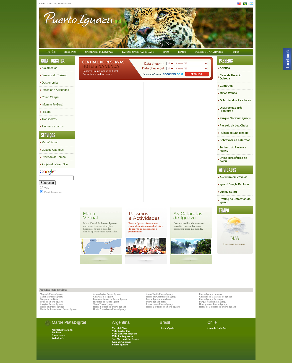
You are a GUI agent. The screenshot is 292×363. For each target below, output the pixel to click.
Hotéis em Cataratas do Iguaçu (161, 296)
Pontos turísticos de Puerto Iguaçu (110, 299)
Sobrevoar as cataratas (235, 140)
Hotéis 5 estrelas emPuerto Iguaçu (109, 309)
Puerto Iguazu (120, 344)
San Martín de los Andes (125, 339)
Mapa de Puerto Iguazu (51, 294)
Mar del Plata (119, 328)
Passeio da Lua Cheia (234, 125)
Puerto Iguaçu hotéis (156, 301)
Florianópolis (167, 328)
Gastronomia (50, 82)
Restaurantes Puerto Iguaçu (159, 304)
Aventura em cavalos (234, 177)
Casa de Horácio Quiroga (230, 77)
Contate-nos (58, 335)
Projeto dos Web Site (55, 164)
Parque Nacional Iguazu (138, 52)
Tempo (182, 52)
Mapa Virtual (49, 142)
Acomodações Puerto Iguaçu (107, 294)
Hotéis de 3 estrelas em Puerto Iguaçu (217, 306)
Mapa (166, 52)
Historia (46, 111)
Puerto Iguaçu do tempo (211, 299)
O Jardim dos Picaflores (235, 100)
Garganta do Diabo (49, 299)
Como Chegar (50, 97)
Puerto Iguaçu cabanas (210, 294)
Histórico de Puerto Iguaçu (106, 301)
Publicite (56, 332)
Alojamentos (49, 68)
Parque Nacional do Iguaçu (212, 301)
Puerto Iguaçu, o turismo (158, 299)
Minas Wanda (228, 93)
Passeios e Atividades (209, 52)
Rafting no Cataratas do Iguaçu (235, 200)
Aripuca (225, 68)
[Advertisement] (92, 278)
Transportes (49, 119)
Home (42, 3)
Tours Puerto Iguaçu (103, 304)
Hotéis (51, 52)
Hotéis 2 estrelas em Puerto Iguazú (163, 306)
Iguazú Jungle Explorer (234, 184)
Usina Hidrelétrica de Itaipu (233, 159)
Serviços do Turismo (54, 75)
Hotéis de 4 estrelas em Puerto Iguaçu (58, 309)
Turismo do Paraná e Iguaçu (233, 149)
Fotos (236, 52)
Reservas (70, 52)
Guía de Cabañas (121, 341)
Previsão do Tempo (54, 157)
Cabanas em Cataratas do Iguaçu (215, 296)
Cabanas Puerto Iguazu (51, 296)
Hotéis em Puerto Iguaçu (52, 306)
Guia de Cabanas (53, 149)
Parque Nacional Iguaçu (235, 118)
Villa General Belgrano (125, 333)
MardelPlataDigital (62, 329)
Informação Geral (52, 104)
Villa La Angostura (122, 336)
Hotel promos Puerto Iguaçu (213, 304)
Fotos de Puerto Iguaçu (51, 301)
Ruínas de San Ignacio (234, 132)
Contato (51, 3)
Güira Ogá (226, 85)
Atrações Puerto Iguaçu (51, 304)
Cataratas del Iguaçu (103, 296)
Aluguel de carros (53, 126)
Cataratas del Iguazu (99, 52)
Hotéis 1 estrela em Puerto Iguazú (109, 306)
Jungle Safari (228, 191)
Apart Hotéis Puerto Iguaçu (159, 294)
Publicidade (64, 3)
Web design (58, 338)
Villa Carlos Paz (121, 330)
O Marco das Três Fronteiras (231, 109)
